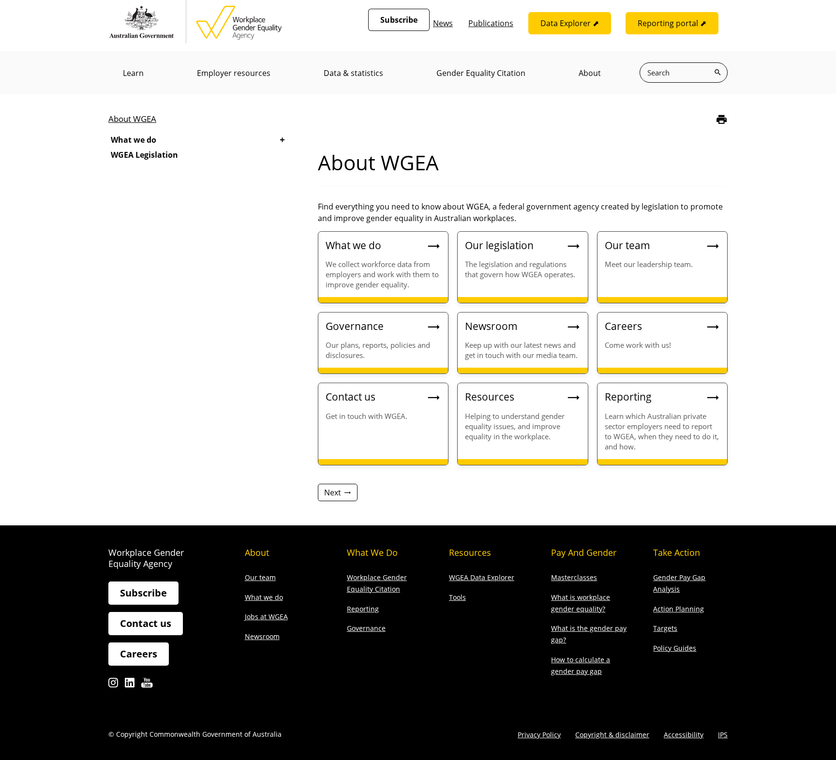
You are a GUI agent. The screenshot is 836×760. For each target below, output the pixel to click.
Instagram (113, 685)
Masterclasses (574, 577)
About (590, 73)
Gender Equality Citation (480, 73)
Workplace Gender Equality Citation (377, 583)
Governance (366, 628)
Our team (260, 577)
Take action (676, 552)
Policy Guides (674, 648)
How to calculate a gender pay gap (580, 665)
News (443, 23)
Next (332, 492)
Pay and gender (583, 552)
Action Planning (678, 608)
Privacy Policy (539, 734)
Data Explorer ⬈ (569, 23)
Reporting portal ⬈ (672, 23)
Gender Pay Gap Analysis (679, 583)
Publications (490, 23)
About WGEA (132, 118)
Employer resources (233, 73)
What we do (133, 139)
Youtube (146, 685)
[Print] (722, 119)
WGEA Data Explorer (481, 577)
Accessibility (683, 734)
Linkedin (129, 685)
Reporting (363, 608)
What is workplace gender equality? (580, 603)
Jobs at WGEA (266, 616)
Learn (133, 73)
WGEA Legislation (144, 154)
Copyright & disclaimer (612, 734)
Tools (457, 597)
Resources (470, 552)
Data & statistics (353, 73)
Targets (665, 628)
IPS (723, 734)
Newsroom (262, 636)
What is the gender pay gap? (589, 634)
